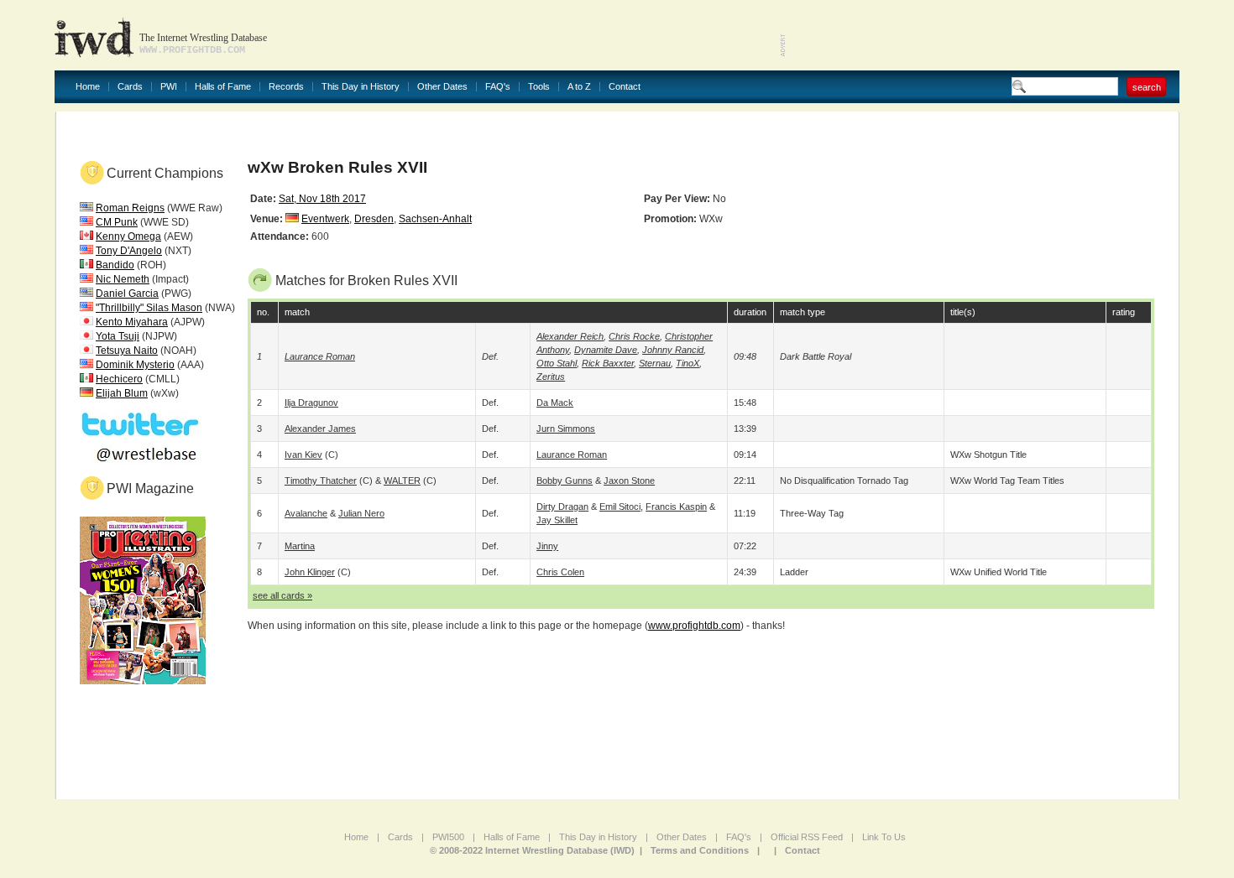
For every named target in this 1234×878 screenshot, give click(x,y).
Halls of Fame (223, 86)
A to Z (579, 86)
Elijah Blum (122, 393)
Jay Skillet (557, 520)
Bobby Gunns (564, 480)
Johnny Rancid (672, 350)
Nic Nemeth (122, 279)
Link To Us (884, 837)
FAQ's (497, 86)
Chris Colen (560, 572)
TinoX (687, 363)
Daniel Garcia (127, 293)
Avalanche (306, 513)
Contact (625, 86)
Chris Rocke (634, 336)
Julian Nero (361, 513)
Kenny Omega (128, 236)
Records (286, 86)
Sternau (655, 363)
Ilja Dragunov (311, 402)
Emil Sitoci (620, 506)
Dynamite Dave (605, 350)
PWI (168, 86)
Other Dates (442, 86)
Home (88, 86)
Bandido (115, 265)
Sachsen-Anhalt (435, 219)
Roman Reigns (130, 208)
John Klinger (310, 572)
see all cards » (282, 595)
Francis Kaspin (676, 506)
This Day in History (361, 86)
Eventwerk (325, 219)
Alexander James (320, 428)
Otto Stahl (556, 363)
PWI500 (448, 837)
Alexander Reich (570, 336)
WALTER (402, 480)
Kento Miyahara (132, 322)
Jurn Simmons (565, 428)
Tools (539, 86)
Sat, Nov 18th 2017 (322, 199)
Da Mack (554, 402)
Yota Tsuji (117, 336)
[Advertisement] (983, 33)
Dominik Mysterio (135, 365)
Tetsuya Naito (127, 350)
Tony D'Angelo (129, 251)
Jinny (547, 546)
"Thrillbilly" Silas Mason (149, 308)
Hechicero (119, 379)
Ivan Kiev (303, 454)
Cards (130, 86)
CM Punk (117, 222)
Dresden (374, 219)
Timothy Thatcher (321, 480)
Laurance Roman (320, 356)
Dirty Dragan (562, 506)
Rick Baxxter (608, 363)
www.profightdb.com (694, 625)
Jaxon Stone (629, 480)
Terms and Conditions (700, 850)
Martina (300, 546)
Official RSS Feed (807, 837)
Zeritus (550, 376)
